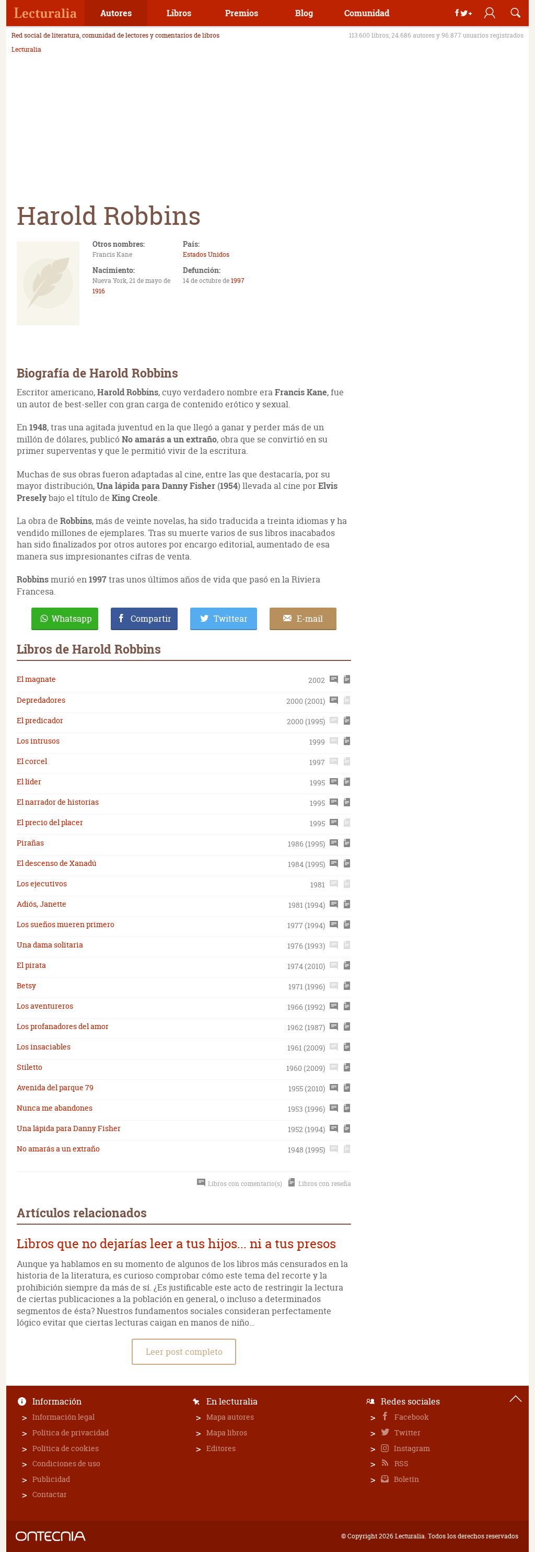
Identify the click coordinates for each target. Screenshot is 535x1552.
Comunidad (366, 12)
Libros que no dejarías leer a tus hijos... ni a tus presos (176, 1243)
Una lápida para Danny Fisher (69, 1128)
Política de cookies (65, 1448)
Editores (221, 1448)
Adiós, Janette (41, 904)
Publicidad (51, 1479)
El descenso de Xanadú (57, 863)
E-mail (310, 618)
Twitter (407, 1432)
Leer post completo (184, 1351)
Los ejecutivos (42, 883)
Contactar (49, 1494)
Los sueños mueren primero (65, 924)
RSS (401, 1463)
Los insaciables (44, 1047)
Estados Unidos (206, 254)
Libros (179, 12)
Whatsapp (72, 618)
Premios (241, 12)
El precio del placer (50, 822)
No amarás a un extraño (58, 1149)
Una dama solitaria (50, 945)
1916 (98, 291)
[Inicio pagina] (516, 1399)
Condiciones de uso (66, 1463)
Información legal (63, 1417)
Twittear (231, 618)
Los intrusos (38, 741)
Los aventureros (45, 1006)
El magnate (36, 679)
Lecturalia (26, 49)
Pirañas (30, 843)
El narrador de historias (58, 802)
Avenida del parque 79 (55, 1087)
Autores (116, 12)
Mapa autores (230, 1417)
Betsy (26, 985)
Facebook (411, 1417)
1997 (238, 280)
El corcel (32, 761)
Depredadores (41, 700)
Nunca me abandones (54, 1108)
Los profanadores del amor (63, 1026)
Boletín (405, 1479)
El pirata (31, 965)
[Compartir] (463, 13)
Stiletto (29, 1067)
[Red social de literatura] (45, 13)
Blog (304, 12)
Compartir (151, 618)
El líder (29, 781)
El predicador (40, 720)
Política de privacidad (70, 1432)
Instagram (411, 1448)
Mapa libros (226, 1432)
